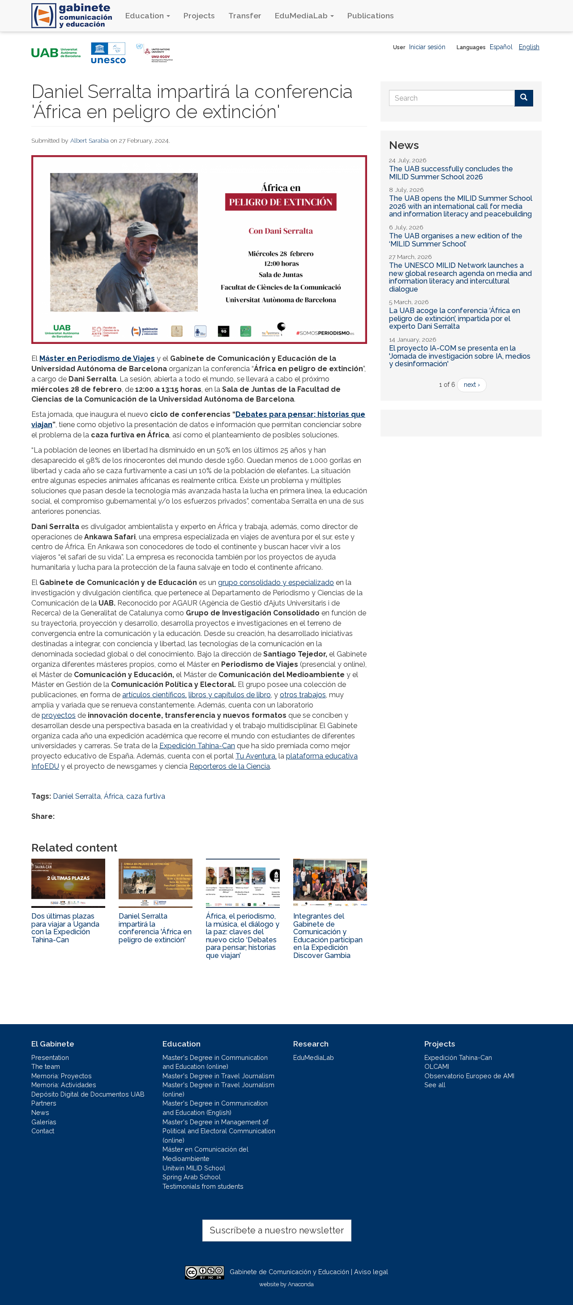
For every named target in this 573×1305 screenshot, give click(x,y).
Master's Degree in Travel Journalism (218, 1076)
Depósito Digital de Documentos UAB (88, 1094)
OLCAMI (436, 1066)
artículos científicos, (154, 695)
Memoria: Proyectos (61, 1076)
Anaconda (301, 1284)
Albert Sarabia (89, 140)
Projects (199, 15)
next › (472, 384)
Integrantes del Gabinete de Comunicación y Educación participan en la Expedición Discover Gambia (328, 936)
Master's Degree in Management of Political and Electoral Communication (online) (218, 1131)
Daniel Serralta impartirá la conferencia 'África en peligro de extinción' (155, 928)
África (113, 796)
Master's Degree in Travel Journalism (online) (218, 1089)
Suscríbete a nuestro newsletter (277, 1230)
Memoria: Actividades (63, 1085)
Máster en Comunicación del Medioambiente (205, 1153)
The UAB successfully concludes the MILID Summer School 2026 (451, 173)
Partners (43, 1103)
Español (501, 47)
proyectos (59, 715)
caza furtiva (145, 796)
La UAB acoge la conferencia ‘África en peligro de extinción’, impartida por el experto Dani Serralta (454, 318)
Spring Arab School (191, 1177)
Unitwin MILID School (193, 1168)
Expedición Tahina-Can (197, 745)
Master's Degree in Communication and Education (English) (215, 1107)
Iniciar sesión (427, 47)
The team (45, 1066)
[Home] (75, 15)
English (529, 47)
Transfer (244, 15)
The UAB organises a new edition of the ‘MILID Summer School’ (455, 240)
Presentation (50, 1057)
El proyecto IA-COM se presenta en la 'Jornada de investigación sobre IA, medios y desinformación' (459, 356)
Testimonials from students (203, 1186)
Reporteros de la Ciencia (229, 766)
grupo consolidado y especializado (276, 582)
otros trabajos (303, 695)
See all (434, 1085)
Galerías (43, 1122)
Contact (42, 1131)
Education (145, 15)
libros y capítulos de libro (229, 695)
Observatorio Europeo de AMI (469, 1076)
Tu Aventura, (256, 756)
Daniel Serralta (77, 796)
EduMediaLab (302, 15)
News (40, 1112)
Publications (370, 15)
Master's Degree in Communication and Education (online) (215, 1062)
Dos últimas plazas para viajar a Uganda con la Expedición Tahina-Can (65, 928)
